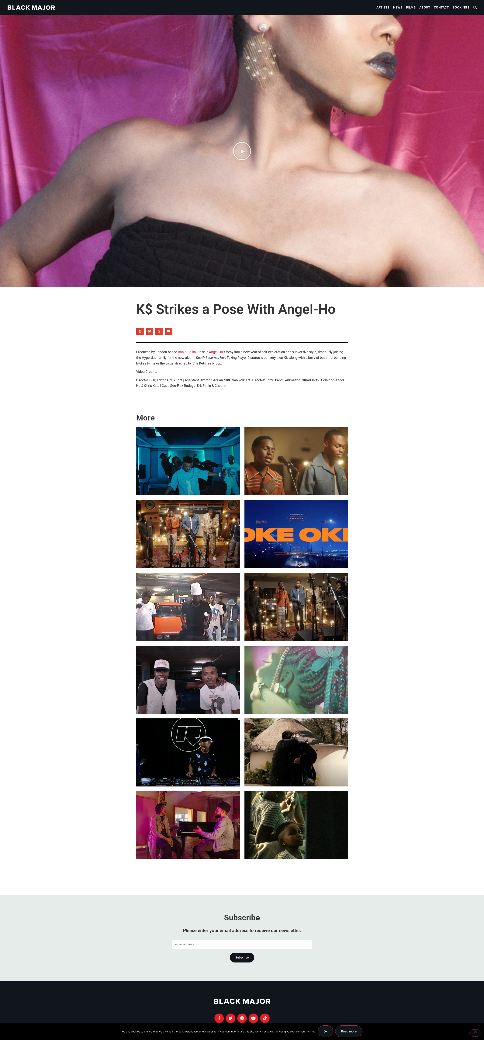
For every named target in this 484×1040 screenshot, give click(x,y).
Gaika (191, 352)
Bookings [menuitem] (461, 7)
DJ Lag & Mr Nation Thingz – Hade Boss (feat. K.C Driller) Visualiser (187, 691)
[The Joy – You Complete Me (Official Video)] (296, 607)
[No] (475, 1033)
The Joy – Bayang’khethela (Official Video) (292, 473)
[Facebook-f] (219, 1018)
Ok (325, 1031)
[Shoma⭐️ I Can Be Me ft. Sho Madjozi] (296, 680)
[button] (475, 7)
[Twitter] (230, 1018)
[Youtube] (253, 1018)
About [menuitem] (424, 7)
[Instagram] (242, 1018)
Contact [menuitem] (441, 7)
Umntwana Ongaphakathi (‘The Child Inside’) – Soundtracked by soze (293, 836)
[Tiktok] (265, 1018)
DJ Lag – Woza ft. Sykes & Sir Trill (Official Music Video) (186, 473)
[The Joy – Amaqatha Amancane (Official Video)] (188, 534)
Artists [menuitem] (382, 7)
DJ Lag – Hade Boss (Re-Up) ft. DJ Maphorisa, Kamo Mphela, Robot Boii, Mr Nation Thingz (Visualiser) (186, 607)
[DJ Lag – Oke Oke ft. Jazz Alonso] (296, 534)
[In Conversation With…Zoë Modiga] (296, 752)
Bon (181, 352)
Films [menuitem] (411, 7)
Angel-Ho (216, 352)
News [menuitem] (397, 7)
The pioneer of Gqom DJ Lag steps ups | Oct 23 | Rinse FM (183, 764)
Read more (349, 1031)
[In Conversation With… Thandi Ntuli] (188, 825)
